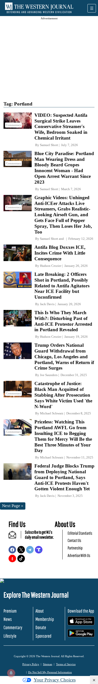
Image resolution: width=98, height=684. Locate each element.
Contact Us (74, 540)
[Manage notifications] (11, 673)
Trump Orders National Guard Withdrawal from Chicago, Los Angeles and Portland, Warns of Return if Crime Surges (64, 357)
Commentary (13, 627)
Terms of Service (66, 664)
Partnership (75, 547)
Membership (44, 619)
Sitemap (47, 664)
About (39, 611)
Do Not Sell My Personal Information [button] (50, 672)
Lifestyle (10, 636)
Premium (10, 611)
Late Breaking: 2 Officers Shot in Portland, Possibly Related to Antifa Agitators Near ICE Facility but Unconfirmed (61, 286)
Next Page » (12, 505)
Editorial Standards (80, 533)
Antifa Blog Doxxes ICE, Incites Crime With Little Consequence (59, 253)
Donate (40, 627)
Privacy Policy (30, 664)
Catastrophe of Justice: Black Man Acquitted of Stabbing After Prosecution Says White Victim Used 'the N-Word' (63, 395)
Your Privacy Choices (55, 679)
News (8, 619)
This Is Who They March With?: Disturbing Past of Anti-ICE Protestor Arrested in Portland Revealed (63, 321)
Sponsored (43, 636)
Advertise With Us (79, 555)
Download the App (81, 611)
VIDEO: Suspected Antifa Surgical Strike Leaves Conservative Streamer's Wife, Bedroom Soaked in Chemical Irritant (60, 126)
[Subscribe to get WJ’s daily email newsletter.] (15, 536)
